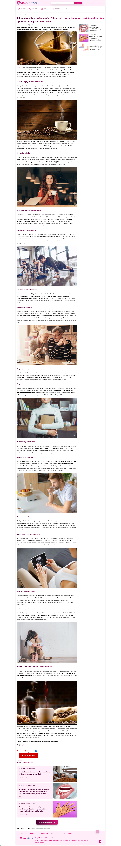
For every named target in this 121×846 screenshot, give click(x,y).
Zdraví (68, 8)
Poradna (46, 8)
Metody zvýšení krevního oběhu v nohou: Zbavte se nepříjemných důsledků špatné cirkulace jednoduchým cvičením (96, 49)
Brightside (23, 745)
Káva (18, 67)
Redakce (34, 833)
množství (38, 828)
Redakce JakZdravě (23, 25)
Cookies (54, 833)
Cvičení (23, 8)
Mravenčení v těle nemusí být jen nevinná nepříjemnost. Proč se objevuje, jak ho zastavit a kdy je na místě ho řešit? (34, 809)
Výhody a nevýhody (45, 828)
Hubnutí (34, 8)
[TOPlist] (2, 845)
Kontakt (23, 833)
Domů (18, 14)
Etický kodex (68, 833)
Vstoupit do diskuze (29, 755)
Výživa (57, 8)
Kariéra (44, 833)
